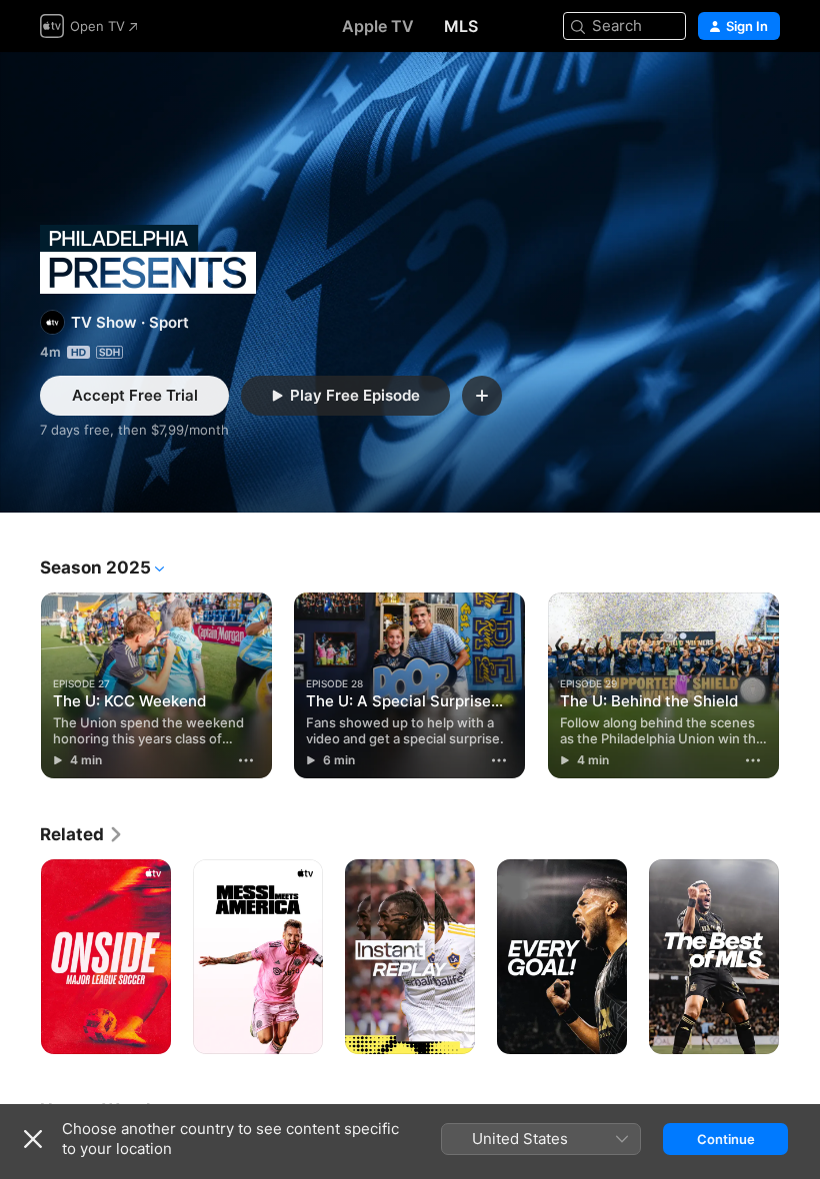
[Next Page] (800, 685)
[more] (246, 760)
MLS (461, 26)
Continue (726, 1139)
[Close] (33, 1139)
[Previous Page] (20, 685)
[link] (82, 834)
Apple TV (378, 26)
